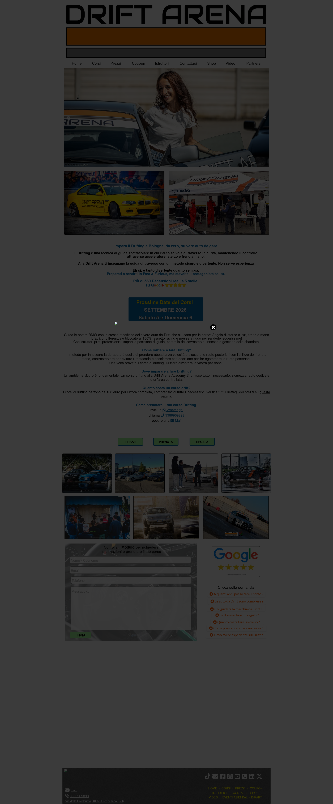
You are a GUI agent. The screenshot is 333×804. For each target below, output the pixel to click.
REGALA (202, 442)
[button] (76, 790)
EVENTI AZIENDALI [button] (235, 797)
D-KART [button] (256, 797)
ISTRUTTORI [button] (220, 792)
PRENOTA (166, 442)
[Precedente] (68, 117)
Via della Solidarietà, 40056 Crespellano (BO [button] (94, 801)
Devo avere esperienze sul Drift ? (238, 635)
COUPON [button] (256, 788)
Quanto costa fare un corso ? (239, 622)
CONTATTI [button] (240, 792)
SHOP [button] (254, 792)
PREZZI (130, 442)
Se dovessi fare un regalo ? (239, 615)
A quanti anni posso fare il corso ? (238, 594)
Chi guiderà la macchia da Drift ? (238, 609)
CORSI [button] (226, 788)
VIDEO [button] (213, 797)
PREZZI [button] (240, 788)
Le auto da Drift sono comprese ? (238, 601)
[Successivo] (265, 117)
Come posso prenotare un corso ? (238, 628)
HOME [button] (212, 788)
